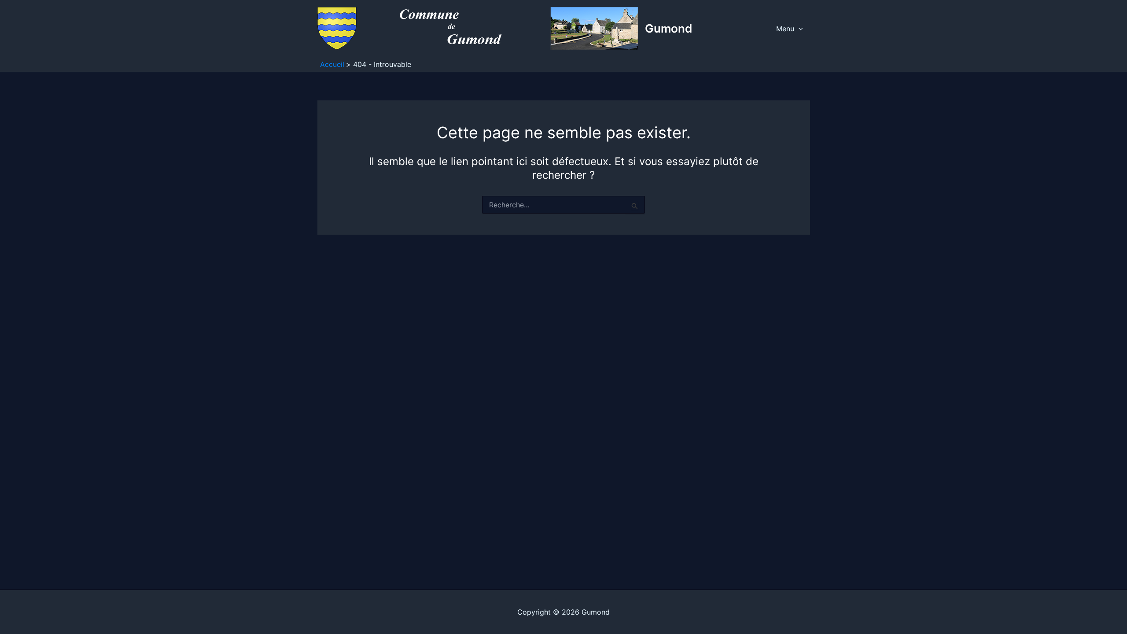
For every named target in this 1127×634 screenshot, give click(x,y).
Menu (785, 28)
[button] (798, 28)
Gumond (668, 28)
